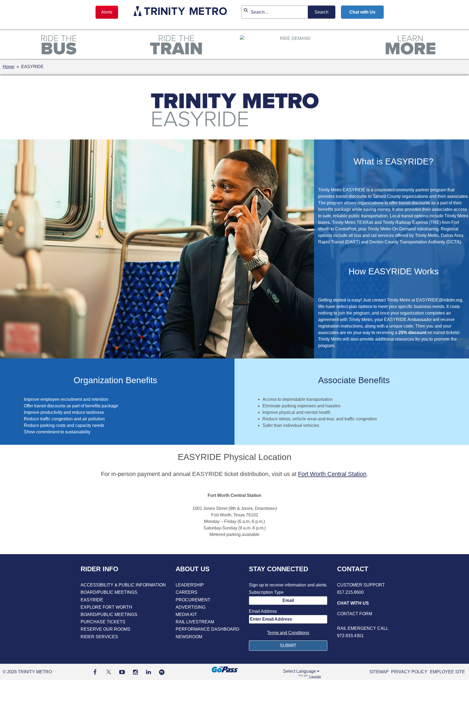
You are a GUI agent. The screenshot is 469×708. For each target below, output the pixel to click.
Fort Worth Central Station (332, 474)
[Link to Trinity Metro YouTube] (122, 671)
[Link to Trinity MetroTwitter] (108, 671)
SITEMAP (379, 671)
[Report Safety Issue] (362, 621)
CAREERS (186, 592)
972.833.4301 (350, 635)
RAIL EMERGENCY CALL (362, 628)
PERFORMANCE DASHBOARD (207, 629)
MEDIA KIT (186, 614)
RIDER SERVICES (99, 636)
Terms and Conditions (288, 632)
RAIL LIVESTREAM (195, 622)
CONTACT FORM (354, 613)
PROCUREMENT (193, 600)
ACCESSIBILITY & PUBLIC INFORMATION (123, 585)
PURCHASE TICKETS (103, 622)
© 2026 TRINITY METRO (27, 671)
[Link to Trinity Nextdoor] (161, 673)
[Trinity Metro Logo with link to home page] (181, 12)
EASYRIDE (92, 600)
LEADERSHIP (190, 585)
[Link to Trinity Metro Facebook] (95, 671)
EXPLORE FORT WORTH (106, 607)
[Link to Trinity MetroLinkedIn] (148, 671)
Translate (315, 676)
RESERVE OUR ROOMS (105, 629)
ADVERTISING (190, 607)
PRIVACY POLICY (409, 671)
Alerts (106, 12)
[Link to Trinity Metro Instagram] (135, 671)
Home (8, 66)
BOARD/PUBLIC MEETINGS (109, 592)
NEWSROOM (189, 636)
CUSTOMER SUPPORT (361, 585)
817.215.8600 (350, 592)
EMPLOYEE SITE (447, 671)
